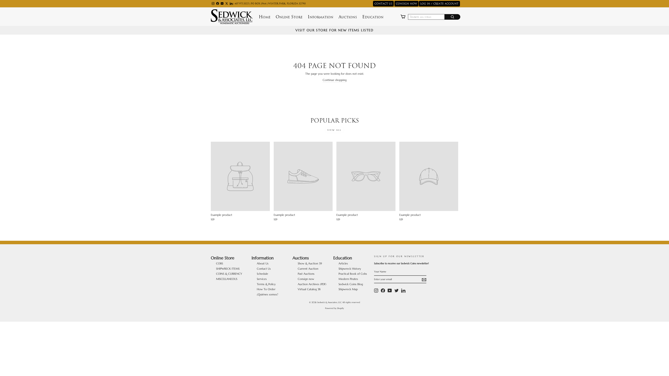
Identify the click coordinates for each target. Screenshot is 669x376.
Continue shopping (335, 80)
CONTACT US (383, 3)
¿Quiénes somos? (267, 294)
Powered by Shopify (334, 308)
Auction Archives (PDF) (312, 284)
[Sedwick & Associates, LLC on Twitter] (396, 290)
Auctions (348, 16)
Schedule (262, 273)
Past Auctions (306, 273)
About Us (262, 263)
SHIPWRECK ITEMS (228, 268)
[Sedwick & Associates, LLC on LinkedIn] (403, 290)
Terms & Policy (266, 284)
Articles (343, 263)
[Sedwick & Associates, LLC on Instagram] (376, 290)
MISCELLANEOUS (226, 279)
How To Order (266, 289)
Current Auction (308, 268)
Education (372, 16)
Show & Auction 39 (310, 263)
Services (262, 279)
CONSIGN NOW (406, 3)
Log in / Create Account (439, 3)
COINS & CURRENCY (229, 273)
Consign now (306, 279)
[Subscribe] (424, 279)
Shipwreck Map (348, 289)
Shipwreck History (350, 268)
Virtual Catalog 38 (309, 289)
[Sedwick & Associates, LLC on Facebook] (383, 290)
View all (334, 130)
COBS (219, 263)
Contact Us (264, 268)
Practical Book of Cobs (353, 273)
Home (264, 16)
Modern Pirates (348, 279)
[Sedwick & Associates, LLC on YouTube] (390, 290)
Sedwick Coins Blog (351, 284)
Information (320, 16)
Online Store (289, 16)
